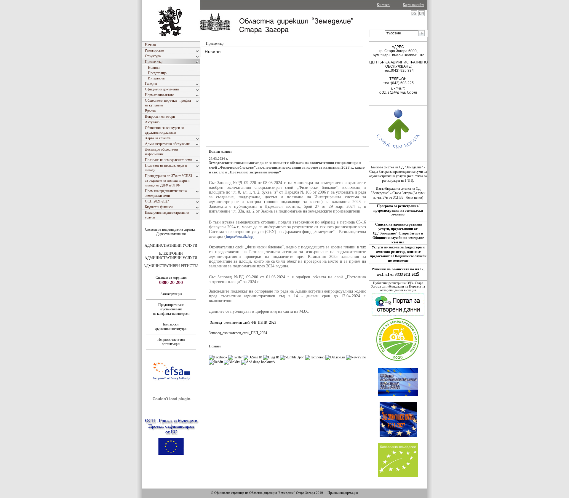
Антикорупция (171, 294)
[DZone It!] (253, 357)
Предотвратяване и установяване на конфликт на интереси (171, 309)
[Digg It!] (271, 357)
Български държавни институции (171, 326)
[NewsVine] (356, 357)
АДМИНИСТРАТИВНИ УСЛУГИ (171, 245)
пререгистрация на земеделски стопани (398, 212)
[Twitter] (235, 357)
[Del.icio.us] (335, 357)
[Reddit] (216, 362)
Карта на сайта (413, 5)
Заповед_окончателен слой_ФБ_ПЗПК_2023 (243, 322)
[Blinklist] (232, 362)
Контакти (383, 5)
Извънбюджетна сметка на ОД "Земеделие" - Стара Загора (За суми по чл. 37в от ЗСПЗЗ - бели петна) (398, 192)
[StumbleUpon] (292, 357)
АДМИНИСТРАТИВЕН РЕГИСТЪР (171, 266)
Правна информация (342, 493)
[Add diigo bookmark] (258, 362)
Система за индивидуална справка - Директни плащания (171, 231)
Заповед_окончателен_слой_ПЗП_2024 (238, 333)
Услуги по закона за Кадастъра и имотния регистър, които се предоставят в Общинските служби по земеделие (398, 254)
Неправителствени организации (171, 341)
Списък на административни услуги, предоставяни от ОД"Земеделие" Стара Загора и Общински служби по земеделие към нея (398, 233)
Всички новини (220, 151)
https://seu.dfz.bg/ (239, 236)
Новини (214, 346)
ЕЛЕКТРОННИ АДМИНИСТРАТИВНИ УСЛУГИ (171, 255)
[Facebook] (218, 357)
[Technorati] (315, 357)
